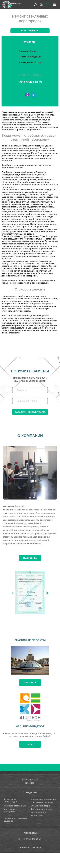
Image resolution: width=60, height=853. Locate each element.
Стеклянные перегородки (10, 800)
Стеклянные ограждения (43, 799)
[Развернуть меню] (55, 4)
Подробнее (30, 558)
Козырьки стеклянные (15, 805)
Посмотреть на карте (30, 847)
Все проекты (30, 30)
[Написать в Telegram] (33, 95)
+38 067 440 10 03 (30, 82)
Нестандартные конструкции (39, 813)
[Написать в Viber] (27, 95)
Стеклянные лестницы (42, 802)
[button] (48, 593)
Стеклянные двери (40, 805)
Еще (30, 744)
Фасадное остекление (42, 809)
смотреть (30, 682)
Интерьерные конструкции (11, 810)
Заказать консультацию (30, 412)
